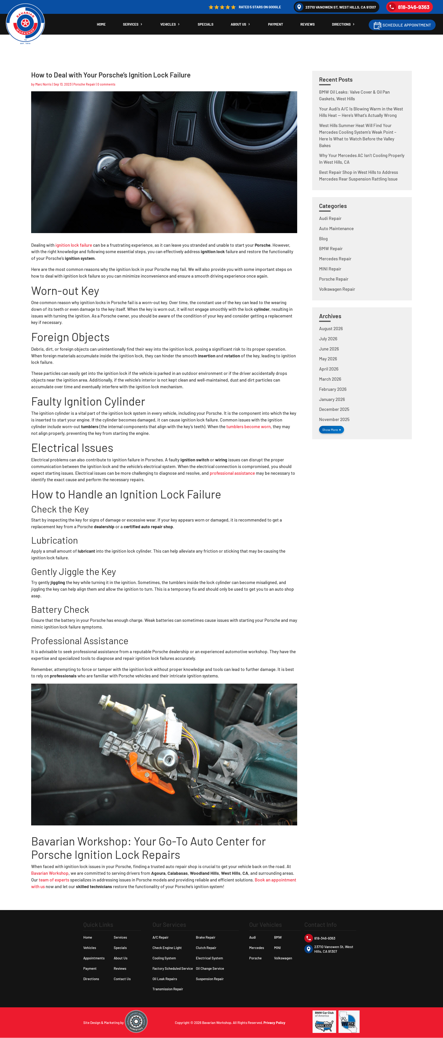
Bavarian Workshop (50, 873)
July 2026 (328, 338)
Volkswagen (283, 958)
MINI (277, 948)
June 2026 (329, 348)
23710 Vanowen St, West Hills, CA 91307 (340, 7)
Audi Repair (330, 218)
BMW (278, 937)
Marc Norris (43, 84)
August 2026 (331, 328)
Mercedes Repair (335, 258)
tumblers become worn (248, 426)
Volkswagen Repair (337, 289)
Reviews (307, 24)
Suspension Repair (210, 979)
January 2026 (332, 399)
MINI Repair (330, 268)
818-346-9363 (413, 7)
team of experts (54, 879)
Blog (323, 238)
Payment (275, 24)
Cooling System (164, 958)
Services (130, 24)
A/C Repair (161, 937)
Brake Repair (206, 937)
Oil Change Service (210, 968)
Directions (341, 24)
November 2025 (334, 419)
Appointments (94, 958)
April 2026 (328, 368)
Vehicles (168, 24)
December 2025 (334, 409)
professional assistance (232, 473)
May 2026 (328, 358)
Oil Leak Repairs (165, 979)
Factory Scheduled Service (173, 968)
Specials (205, 24)
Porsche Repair (84, 84)
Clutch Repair (206, 948)
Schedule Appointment (407, 24)
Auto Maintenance (336, 228)
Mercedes (256, 948)
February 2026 (333, 389)
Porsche (255, 958)
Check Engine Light (167, 948)
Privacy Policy (274, 1022)
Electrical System (209, 958)
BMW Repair (331, 248)
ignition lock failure (73, 245)
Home (101, 24)
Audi (252, 937)
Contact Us (122, 979)
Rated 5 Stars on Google (260, 7)
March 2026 (330, 379)
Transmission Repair (168, 989)
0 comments (106, 84)
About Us (238, 24)
